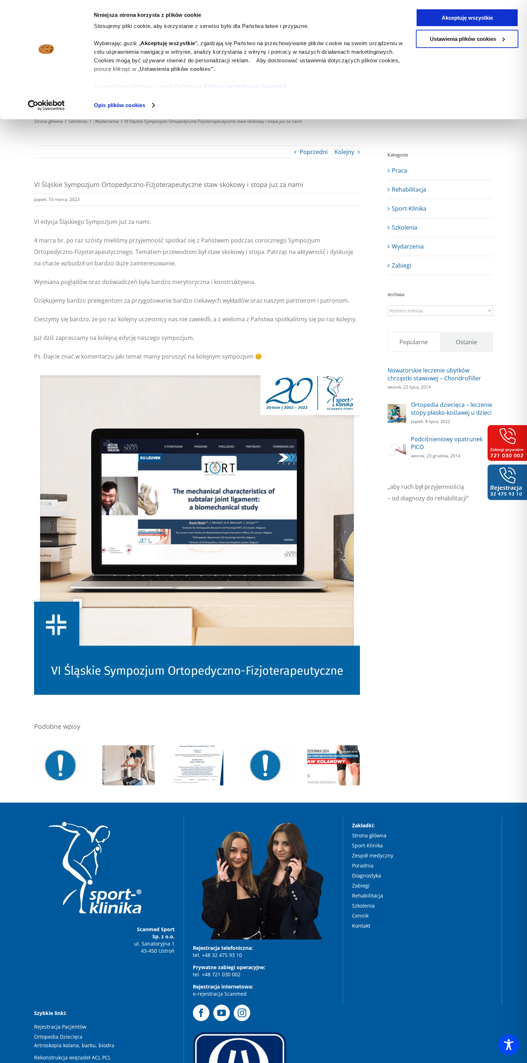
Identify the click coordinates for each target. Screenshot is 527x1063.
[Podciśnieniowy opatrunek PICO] (397, 444)
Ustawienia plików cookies (463, 39)
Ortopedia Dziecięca (58, 1036)
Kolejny (344, 152)
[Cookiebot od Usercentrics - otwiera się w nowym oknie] (46, 105)
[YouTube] (221, 1013)
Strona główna (369, 835)
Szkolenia (404, 227)
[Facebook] (201, 1013)
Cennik (360, 915)
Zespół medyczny (373, 855)
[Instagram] (242, 1013)
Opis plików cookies (119, 105)
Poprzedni (314, 152)
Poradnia (363, 865)
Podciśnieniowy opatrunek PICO (447, 443)
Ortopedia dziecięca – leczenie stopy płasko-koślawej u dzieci (451, 409)
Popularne (413, 342)
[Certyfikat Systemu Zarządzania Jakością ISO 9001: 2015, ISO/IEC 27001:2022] (197, 765)
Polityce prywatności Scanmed (245, 86)
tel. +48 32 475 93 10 (217, 955)
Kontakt (361, 925)
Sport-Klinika (409, 208)
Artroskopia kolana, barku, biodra (74, 1045)
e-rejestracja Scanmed (220, 993)
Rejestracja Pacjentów (60, 1026)
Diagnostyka (367, 875)
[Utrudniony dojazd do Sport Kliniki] (265, 765)
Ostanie (466, 342)
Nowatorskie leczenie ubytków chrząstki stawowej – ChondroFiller (434, 374)
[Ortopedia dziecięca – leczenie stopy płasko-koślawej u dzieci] (397, 410)
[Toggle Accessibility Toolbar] (509, 1045)
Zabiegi (401, 265)
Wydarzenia (408, 246)
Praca (399, 170)
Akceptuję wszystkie (467, 18)
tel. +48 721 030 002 (217, 974)
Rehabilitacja (409, 189)
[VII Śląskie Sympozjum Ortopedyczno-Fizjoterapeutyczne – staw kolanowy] (333, 765)
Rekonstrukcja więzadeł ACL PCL (72, 1057)
